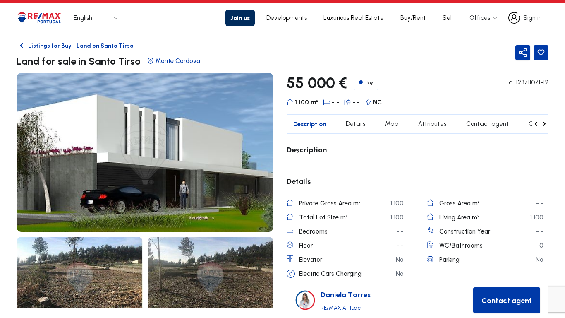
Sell (448, 18)
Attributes (432, 124)
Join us (240, 18)
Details (355, 124)
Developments (286, 18)
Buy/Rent (413, 18)
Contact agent (487, 124)
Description (309, 124)
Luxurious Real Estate (353, 18)
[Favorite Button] (541, 52)
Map (391, 124)
